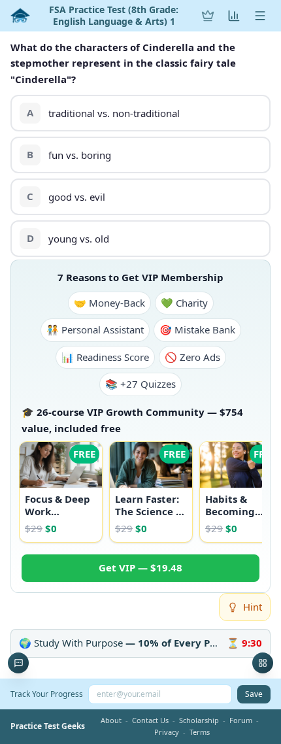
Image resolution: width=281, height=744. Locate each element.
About (111, 720)
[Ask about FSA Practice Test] (18, 662)
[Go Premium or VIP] (207, 15)
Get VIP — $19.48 (140, 567)
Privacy (166, 732)
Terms (200, 732)
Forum (240, 720)
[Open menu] (260, 15)
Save (254, 694)
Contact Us (150, 720)
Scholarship (199, 720)
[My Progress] (233, 15)
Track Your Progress (46, 694)
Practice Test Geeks (47, 726)
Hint (252, 606)
